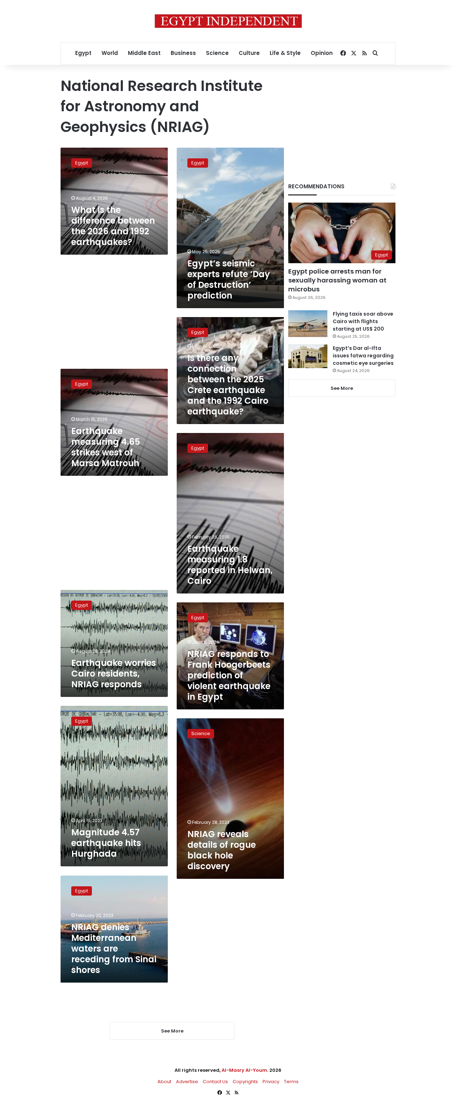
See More (342, 388)
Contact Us (215, 1081)
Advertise (187, 1081)
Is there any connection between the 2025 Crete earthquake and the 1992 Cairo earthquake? (227, 384)
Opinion (322, 53)
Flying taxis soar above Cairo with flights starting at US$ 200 (363, 321)
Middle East (144, 53)
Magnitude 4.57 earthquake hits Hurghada (106, 843)
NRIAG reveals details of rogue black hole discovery (221, 850)
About (164, 1081)
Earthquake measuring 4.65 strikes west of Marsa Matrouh (105, 447)
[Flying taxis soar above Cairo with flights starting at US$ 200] (307, 323)
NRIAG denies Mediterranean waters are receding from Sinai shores (113, 948)
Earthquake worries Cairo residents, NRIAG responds (113, 673)
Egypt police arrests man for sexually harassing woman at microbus (337, 280)
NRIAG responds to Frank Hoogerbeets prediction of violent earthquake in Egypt (228, 675)
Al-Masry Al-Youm (244, 1070)
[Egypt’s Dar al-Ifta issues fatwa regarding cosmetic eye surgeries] (307, 356)
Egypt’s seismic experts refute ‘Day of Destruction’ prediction (228, 279)
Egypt (83, 53)
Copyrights (245, 1081)
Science (217, 53)
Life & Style (285, 53)
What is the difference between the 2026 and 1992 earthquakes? (113, 226)
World (110, 53)
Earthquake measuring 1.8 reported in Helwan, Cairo (230, 565)
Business (183, 53)
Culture (249, 53)
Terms (291, 1081)
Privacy (271, 1081)
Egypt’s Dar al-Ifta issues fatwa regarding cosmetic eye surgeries (363, 356)
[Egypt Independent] (228, 21)
